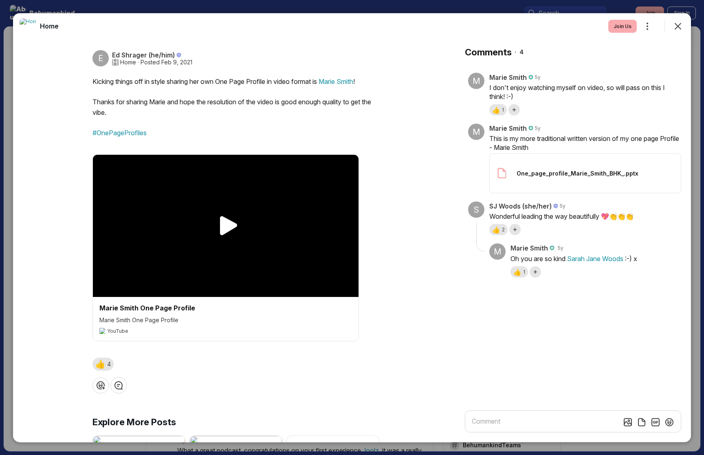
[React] (100, 385)
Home (128, 62)
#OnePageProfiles (119, 132)
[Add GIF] (655, 422)
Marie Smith (336, 81)
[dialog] (352, 227)
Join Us (622, 26)
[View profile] (28, 26)
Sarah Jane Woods (595, 258)
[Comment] (118, 385)
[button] (103, 363)
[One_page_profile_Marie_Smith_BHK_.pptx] (585, 173)
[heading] (49, 25)
